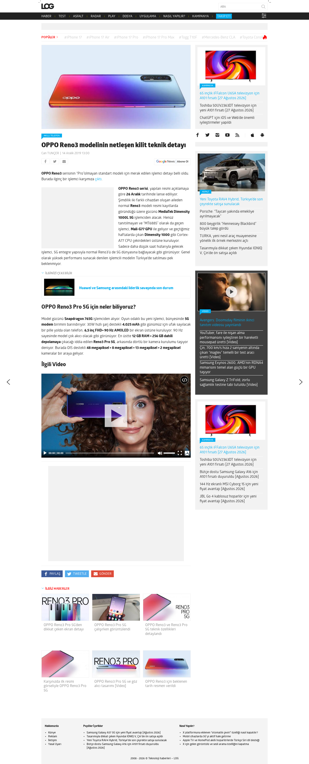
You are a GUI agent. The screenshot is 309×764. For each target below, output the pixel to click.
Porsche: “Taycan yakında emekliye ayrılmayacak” (227, 214)
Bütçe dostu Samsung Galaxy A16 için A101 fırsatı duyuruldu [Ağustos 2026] (229, 474)
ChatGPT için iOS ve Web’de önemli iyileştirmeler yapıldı (227, 120)
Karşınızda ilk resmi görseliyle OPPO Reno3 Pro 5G (65, 686)
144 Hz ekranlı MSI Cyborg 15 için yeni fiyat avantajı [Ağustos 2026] (229, 487)
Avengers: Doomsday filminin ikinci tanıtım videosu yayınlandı (227, 323)
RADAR (96, 16)
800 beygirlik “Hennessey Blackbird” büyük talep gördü (228, 226)
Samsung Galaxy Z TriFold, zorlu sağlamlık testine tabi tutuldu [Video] (229, 382)
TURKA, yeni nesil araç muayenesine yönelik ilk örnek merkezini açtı (228, 238)
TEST (62, 16)
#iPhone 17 (73, 37)
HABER (46, 16)
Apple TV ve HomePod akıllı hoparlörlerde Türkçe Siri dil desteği (221, 740)
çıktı (98, 179)
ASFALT (78, 16)
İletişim (52, 740)
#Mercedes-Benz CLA (218, 37)
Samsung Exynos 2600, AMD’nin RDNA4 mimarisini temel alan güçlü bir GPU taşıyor (231, 367)
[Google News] (172, 162)
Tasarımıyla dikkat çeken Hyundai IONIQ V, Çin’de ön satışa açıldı (231, 251)
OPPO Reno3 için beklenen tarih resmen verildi (166, 684)
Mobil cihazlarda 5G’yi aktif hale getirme (207, 736)
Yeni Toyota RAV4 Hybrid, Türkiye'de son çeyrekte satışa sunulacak (127, 740)
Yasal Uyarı (54, 744)
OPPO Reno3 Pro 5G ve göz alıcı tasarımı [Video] (115, 684)
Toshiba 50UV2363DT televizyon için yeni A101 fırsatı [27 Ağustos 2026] (228, 108)
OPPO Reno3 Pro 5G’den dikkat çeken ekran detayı (64, 627)
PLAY (111, 16)
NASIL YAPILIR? (174, 16)
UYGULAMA (148, 16)
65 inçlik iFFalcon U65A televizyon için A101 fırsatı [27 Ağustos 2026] (229, 96)
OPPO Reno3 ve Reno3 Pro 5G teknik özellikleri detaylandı (166, 629)
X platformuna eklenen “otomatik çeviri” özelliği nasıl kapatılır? (220, 732)
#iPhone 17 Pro (126, 37)
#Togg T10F (188, 37)
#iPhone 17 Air (97, 37)
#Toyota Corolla (252, 37)
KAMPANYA (200, 16)
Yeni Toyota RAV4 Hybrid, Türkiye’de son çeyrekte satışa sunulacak (231, 202)
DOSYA (127, 16)
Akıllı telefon (52, 136)
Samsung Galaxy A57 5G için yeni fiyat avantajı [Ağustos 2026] (124, 732)
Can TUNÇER (50, 153)
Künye (52, 732)
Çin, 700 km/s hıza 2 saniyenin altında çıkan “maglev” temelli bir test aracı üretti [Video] (229, 352)
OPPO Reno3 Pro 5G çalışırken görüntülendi (112, 627)
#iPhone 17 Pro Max (158, 37)
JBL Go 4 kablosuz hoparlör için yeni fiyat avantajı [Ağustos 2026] (228, 499)
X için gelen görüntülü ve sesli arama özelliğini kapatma (216, 744)
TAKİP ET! (224, 16)
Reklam (52, 736)
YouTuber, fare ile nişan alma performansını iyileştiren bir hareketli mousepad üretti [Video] (229, 337)
